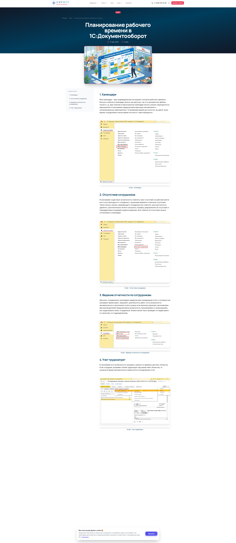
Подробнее (85, 537)
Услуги (103, 3)
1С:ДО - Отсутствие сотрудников (135, 288)
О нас (118, 3)
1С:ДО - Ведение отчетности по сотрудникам (135, 352)
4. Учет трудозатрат (75, 108)
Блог (112, 3)
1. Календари (73, 95)
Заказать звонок (177, 3)
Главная (64, 18)
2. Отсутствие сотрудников (78, 98)
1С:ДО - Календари (135, 187)
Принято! (151, 533)
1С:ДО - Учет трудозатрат (135, 429)
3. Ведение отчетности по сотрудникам (77, 103)
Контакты (129, 3)
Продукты (93, 3)
